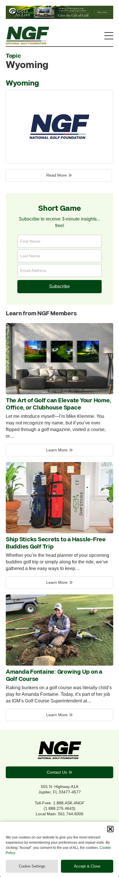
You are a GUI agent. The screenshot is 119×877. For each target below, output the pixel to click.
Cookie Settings (32, 866)
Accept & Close (87, 866)
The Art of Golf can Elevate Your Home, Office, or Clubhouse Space (58, 404)
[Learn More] (59, 392)
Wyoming (22, 83)
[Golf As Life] (59, 17)
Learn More (57, 450)
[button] (110, 829)
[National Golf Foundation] (27, 42)
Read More (56, 175)
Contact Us (57, 772)
